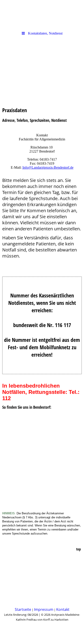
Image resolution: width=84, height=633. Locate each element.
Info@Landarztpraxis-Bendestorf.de (47, 167)
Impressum (43, 609)
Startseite (23, 609)
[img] (42, 63)
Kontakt (62, 609)
